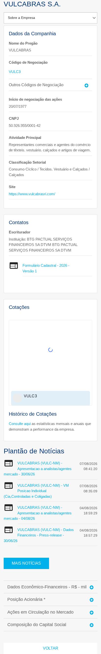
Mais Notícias (26, 563)
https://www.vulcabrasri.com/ (32, 194)
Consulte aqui (20, 424)
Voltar (50, 648)
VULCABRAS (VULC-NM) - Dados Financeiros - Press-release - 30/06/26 (39, 535)
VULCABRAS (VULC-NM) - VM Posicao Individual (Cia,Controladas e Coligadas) (36, 490)
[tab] (50, 85)
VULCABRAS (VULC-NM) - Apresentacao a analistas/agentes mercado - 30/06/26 (38, 468)
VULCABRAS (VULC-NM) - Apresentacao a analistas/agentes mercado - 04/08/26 (38, 513)
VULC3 (15, 72)
